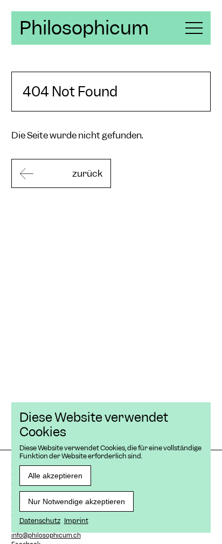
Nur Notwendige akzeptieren (76, 501)
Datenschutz (39, 520)
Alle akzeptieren (55, 475)
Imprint (76, 520)
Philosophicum (84, 28)
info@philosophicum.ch (46, 535)
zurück (87, 173)
